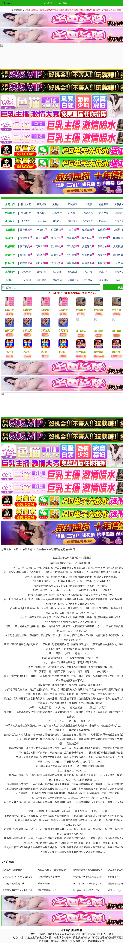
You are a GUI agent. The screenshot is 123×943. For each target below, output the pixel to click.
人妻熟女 (87, 246)
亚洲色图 (87, 255)
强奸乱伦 (56, 246)
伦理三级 (87, 229)
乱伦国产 (71, 238)
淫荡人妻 (56, 263)
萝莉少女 (102, 246)
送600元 (81, 335)
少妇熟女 (71, 255)
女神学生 (25, 238)
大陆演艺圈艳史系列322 (49, 877)
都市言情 (25, 263)
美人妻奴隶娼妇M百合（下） (86, 890)
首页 (16, 549)
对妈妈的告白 (44, 883)
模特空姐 (56, 238)
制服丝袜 (56, 255)
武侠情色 (87, 263)
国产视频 (25, 229)
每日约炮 (80, 314)
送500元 (9, 356)
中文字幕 (71, 229)
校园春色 (71, 263)
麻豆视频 (56, 229)
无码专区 (40, 246)
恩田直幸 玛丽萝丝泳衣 (13, 870)
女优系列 (102, 229)
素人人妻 (40, 238)
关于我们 (65, 930)
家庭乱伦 (40, 263)
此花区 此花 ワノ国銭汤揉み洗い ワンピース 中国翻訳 (63, 870)
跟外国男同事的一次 (47, 890)
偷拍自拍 (25, 255)
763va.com (7, 2)
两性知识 (102, 263)
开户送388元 (81, 356)
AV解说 (40, 229)
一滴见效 (9, 334)
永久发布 (63, 3)
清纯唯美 (40, 255)
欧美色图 (102, 255)
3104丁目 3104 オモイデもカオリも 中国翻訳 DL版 (96, 883)
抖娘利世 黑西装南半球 (13, 883)
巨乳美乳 (71, 246)
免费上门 (9, 314)
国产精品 (25, 246)
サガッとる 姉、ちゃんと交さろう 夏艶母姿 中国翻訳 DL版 (30, 877)
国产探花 (87, 238)
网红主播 (102, 238)
